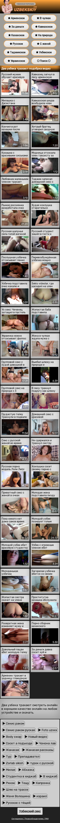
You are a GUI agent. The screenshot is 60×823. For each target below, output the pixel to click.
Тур (8, 756)
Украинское (17, 60)
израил (41, 796)
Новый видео (37, 737)
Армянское (17, 18)
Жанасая (12, 750)
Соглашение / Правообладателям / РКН (30, 819)
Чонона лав (47, 743)
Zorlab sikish (14, 763)
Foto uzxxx (49, 730)
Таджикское (17, 52)
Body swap (13, 737)
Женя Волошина (17, 796)
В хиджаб (49, 776)
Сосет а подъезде (18, 743)
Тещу (25, 783)
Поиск (43, 60)
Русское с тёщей (17, 803)
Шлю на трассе (16, 789)
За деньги (17, 26)
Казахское (17, 35)
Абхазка (27, 770)
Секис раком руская (20, 730)
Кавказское (45, 26)
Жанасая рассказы (39, 750)
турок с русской (41, 763)
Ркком (10, 783)
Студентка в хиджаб (20, 776)
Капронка (42, 783)
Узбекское (45, 52)
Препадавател (28, 756)
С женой (45, 43)
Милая (10, 770)
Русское (17, 43)
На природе (44, 35)
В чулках (45, 18)
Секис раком (14, 723)
